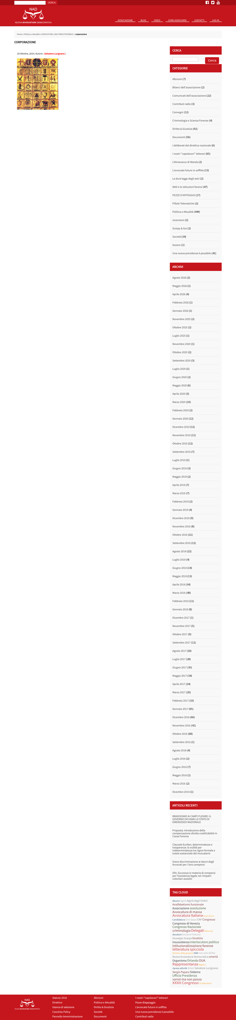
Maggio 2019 (179, 476)
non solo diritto (207, 953)
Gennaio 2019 (180, 510)
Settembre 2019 (181, 452)
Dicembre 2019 (181, 427)
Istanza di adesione (63, 1007)
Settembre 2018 (181, 543)
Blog (143, 20)
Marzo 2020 (179, 402)
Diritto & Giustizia (182, 129)
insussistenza (181, 942)
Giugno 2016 (179, 767)
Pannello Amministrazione (67, 1016)
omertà (213, 956)
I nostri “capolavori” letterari (151, 998)
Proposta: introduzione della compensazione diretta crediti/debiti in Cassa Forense (194, 833)
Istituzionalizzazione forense (192, 946)
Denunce (209, 930)
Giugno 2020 (179, 377)
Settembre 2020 (181, 360)
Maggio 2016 (179, 775)
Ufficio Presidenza (184, 975)
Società (176, 236)
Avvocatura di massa (187, 912)
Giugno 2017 (179, 667)
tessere (176, 245)
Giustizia (197, 938)
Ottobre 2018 (179, 535)
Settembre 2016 (181, 742)
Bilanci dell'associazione (186, 87)
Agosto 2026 (179, 277)
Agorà (183, 901)
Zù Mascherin (205, 983)
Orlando (192, 960)
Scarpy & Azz (179, 228)
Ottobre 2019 (179, 443)
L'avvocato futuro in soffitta (188, 170)
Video (157, 20)
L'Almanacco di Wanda (185, 162)
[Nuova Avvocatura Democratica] (33, 25)
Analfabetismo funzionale (188, 904)
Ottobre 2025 (179, 327)
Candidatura (178, 919)
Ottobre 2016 (179, 734)
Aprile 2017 (178, 684)
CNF (199, 919)
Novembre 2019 (181, 435)
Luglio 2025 (179, 335)
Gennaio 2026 (180, 311)
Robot (190, 968)
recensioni (178, 220)
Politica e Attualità (32, 34)
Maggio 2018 (179, 576)
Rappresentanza (185, 964)
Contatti (199, 20)
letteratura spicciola (188, 949)
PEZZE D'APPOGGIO (183, 195)
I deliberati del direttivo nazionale (191, 145)
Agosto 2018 (179, 551)
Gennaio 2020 (180, 418)
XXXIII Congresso (185, 983)
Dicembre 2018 (181, 518)
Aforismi (177, 79)
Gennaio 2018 (180, 609)
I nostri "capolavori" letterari (188, 154)
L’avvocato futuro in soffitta (151, 1007)
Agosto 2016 (179, 750)
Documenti (178, 137)
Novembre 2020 (181, 344)
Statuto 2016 (126, 25)
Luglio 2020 (179, 369)
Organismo (179, 960)
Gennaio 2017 (180, 709)
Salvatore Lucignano (54, 53)
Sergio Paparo (181, 972)
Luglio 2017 (179, 659)
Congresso (208, 919)
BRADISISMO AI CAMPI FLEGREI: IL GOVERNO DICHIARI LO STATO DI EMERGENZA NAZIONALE (191, 819)
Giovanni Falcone (191, 934)
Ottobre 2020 (179, 352)
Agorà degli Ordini (197, 901)
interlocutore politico (204, 942)
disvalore (177, 934)
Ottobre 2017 (179, 634)
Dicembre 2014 (181, 792)
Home (19, 34)
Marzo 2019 (179, 493)
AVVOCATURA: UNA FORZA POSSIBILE (57, 34)
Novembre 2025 (181, 319)
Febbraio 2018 (180, 601)
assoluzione (198, 908)
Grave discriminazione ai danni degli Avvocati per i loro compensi (193, 863)
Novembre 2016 (181, 725)
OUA (202, 960)
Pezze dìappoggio (145, 1002)
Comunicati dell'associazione (189, 95)
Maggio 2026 (179, 286)
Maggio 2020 (179, 385)
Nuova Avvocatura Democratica (190, 956)
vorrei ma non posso (187, 979)
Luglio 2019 (179, 460)
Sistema (195, 972)
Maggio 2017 (179, 676)
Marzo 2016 (179, 783)
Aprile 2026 (178, 294)
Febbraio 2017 (180, 700)
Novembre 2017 (181, 626)
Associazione (125, 20)
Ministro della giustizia (182, 953)
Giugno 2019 (179, 468)
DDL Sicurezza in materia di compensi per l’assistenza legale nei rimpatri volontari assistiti (193, 876)
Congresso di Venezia (186, 923)
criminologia (181, 930)
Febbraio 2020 (180, 410)
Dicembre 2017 (181, 617)
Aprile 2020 (178, 394)
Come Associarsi (177, 20)
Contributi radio (181, 104)
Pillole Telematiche (183, 203)
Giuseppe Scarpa (182, 938)
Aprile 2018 (178, 584)
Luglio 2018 (179, 559)
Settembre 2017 (181, 642)
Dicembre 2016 (181, 717)
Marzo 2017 (179, 692)
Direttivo (57, 1002)
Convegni (177, 112)
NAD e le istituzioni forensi (187, 187)
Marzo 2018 (179, 593)
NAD (196, 953)
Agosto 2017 (179, 651)
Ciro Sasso (191, 919)
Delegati (197, 930)
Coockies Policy (61, 1012)
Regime (202, 964)
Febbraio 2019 (180, 501)
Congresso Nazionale (186, 927)
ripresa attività (179, 968)
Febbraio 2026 (180, 302)
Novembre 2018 (181, 526)
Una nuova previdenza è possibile (191, 253)
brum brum (208, 915)
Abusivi (176, 900)
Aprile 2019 (178, 485)
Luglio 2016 (179, 758)
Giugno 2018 (179, 568)
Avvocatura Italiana (187, 915)
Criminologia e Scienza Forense (190, 120)
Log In (215, 20)
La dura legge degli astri (186, 178)
